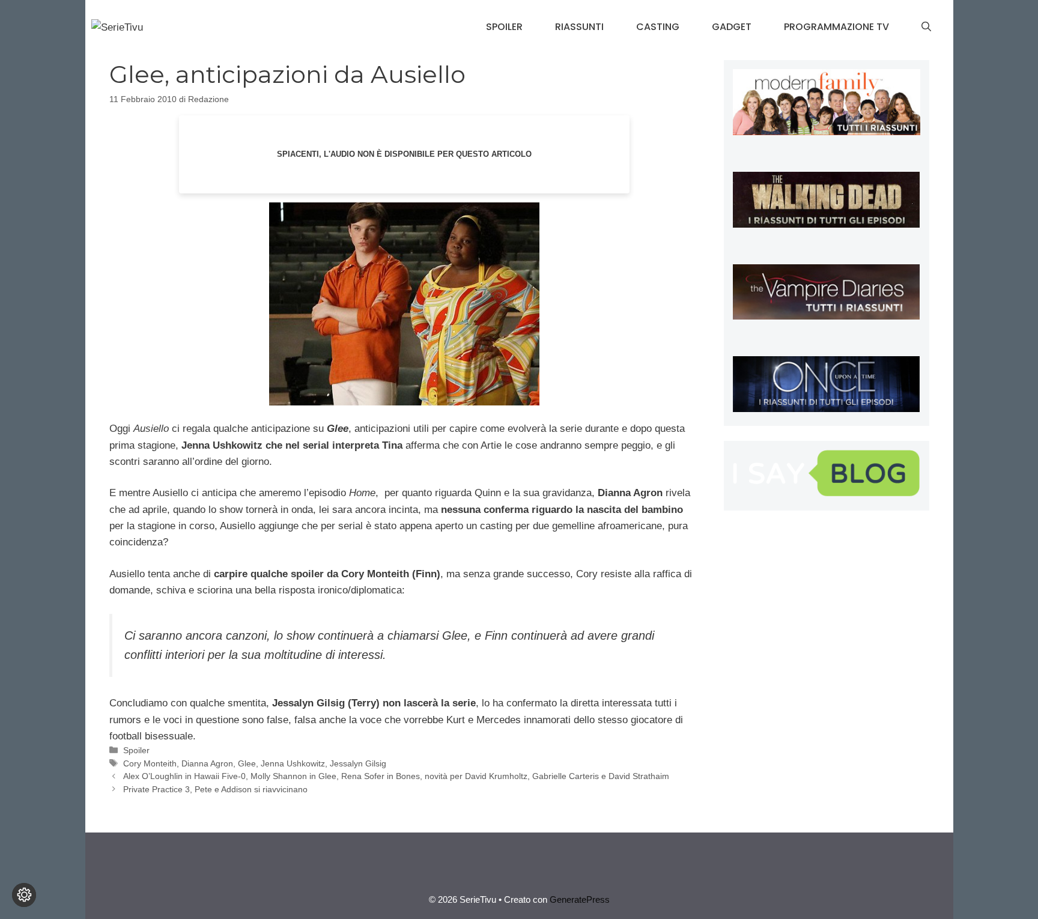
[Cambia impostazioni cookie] (24, 895)
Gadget (731, 27)
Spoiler (504, 27)
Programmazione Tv (836, 27)
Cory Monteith (150, 763)
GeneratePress (580, 899)
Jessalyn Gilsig (358, 763)
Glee (247, 763)
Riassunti (579, 27)
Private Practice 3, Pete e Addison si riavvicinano (215, 789)
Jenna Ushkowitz (293, 763)
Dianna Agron (207, 763)
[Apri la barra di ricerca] (926, 27)
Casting (657, 27)
